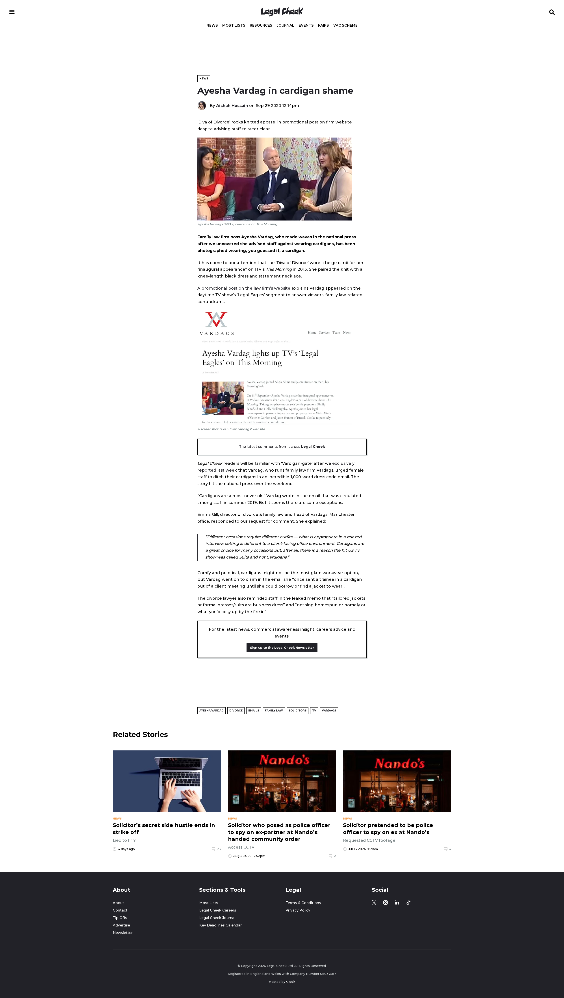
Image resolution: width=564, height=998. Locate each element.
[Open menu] (12, 12)
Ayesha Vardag (211, 710)
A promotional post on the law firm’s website (243, 288)
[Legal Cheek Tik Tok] (408, 902)
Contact (120, 910)
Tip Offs (120, 918)
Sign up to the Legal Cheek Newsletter (282, 648)
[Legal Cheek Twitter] (374, 902)
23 (219, 849)
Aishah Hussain (232, 105)
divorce (236, 710)
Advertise (121, 925)
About (118, 903)
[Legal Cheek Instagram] (385, 902)
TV (314, 710)
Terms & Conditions (303, 903)
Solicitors (297, 710)
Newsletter (123, 933)
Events (306, 25)
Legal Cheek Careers (217, 910)
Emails (253, 710)
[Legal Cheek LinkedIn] (397, 902)
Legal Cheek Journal (217, 918)
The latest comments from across (282, 447)
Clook (290, 982)
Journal (285, 25)
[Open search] (552, 12)
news (117, 818)
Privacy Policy (298, 910)
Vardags (329, 710)
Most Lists (233, 25)
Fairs (323, 25)
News (212, 25)
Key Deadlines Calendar (220, 925)
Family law (274, 710)
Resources (261, 25)
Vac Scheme (345, 25)
